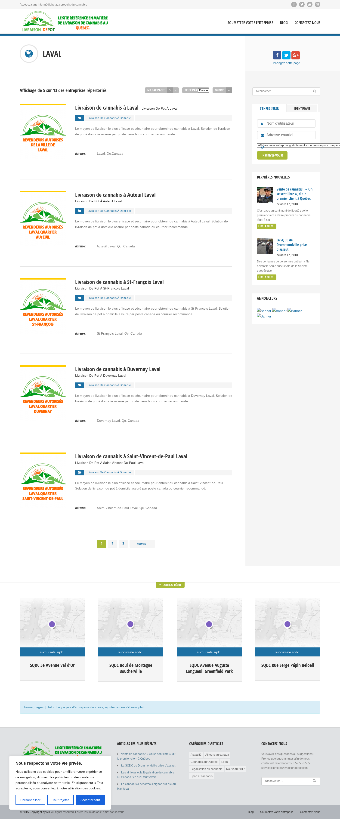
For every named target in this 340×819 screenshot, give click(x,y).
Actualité (196, 754)
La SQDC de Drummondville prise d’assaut (148, 765)
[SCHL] (264, 311)
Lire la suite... (266, 226)
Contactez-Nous (307, 22)
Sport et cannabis (202, 776)
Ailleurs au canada (217, 754)
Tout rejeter (60, 800)
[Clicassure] (294, 311)
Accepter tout (90, 800)
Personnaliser (30, 800)
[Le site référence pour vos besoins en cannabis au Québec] (65, 21)
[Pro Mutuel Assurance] (264, 316)
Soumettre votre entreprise (250, 22)
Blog (284, 22)
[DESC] (229, 90)
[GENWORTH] (279, 311)
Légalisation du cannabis (206, 769)
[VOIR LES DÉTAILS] (43, 106)
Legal (225, 762)
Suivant (142, 544)
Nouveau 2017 (235, 769)
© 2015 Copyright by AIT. (35, 812)
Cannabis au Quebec (204, 762)
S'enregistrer (269, 108)
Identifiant (302, 108)
